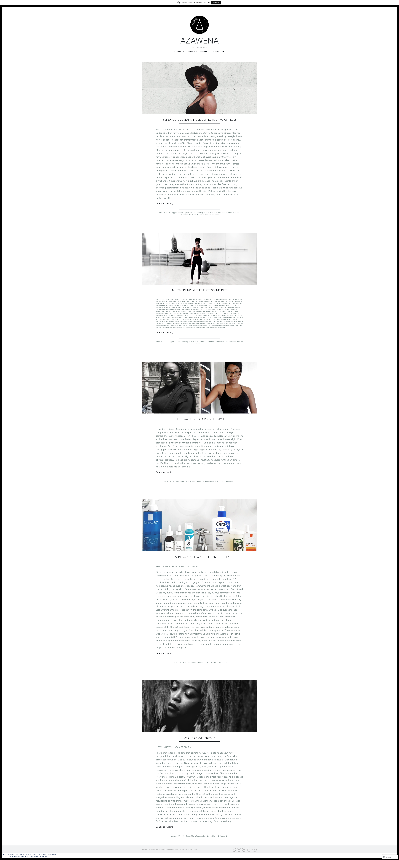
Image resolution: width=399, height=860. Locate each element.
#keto (197, 342)
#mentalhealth (234, 213)
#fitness (180, 213)
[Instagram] (244, 850)
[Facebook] (234, 850)
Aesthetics (214, 52)
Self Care (176, 52)
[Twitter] (239, 850)
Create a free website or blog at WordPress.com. (160, 849)
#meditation (222, 213)
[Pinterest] (249, 850)
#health (193, 213)
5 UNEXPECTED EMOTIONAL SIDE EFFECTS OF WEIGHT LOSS (199, 119)
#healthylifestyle (202, 213)
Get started (216, 2)
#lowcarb (211, 342)
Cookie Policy (43, 856)
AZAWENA (199, 40)
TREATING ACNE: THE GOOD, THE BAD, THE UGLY (199, 556)
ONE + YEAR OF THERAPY (199, 737)
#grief (186, 213)
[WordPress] (254, 850)
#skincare (212, 662)
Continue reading (164, 203)
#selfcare (192, 215)
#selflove (200, 215)
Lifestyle (203, 52)
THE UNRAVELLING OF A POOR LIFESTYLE (199, 419)
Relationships (190, 52)
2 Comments (222, 662)
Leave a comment (212, 215)
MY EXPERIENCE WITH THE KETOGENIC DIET (199, 290)
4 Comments (230, 481)
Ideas (224, 52)
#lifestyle (213, 213)
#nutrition (184, 215)
